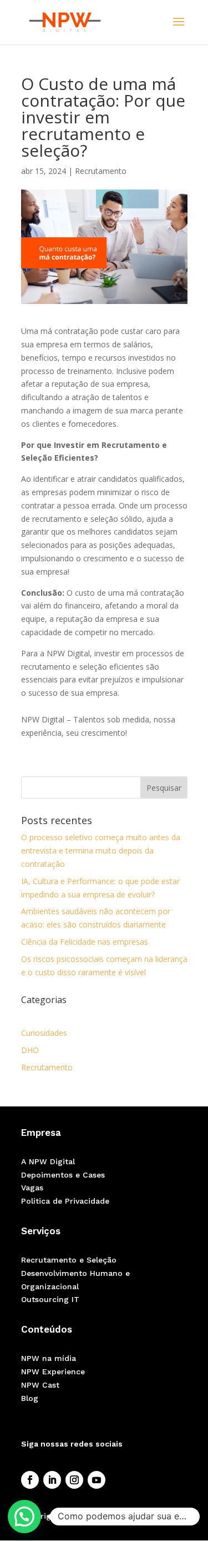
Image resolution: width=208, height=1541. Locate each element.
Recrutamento (100, 171)
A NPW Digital (48, 1161)
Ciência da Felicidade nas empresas (84, 941)
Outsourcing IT (50, 1299)
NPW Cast (40, 1384)
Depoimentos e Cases (63, 1174)
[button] (24, 1516)
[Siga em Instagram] (74, 1480)
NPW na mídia (48, 1358)
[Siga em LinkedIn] (52, 1480)
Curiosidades (44, 1033)
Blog (29, 1398)
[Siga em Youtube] (96, 1480)
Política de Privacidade (65, 1200)
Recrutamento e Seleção (68, 1259)
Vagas (32, 1187)
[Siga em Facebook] (30, 1480)
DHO (30, 1050)
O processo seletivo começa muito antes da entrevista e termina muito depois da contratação (100, 850)
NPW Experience (53, 1371)
